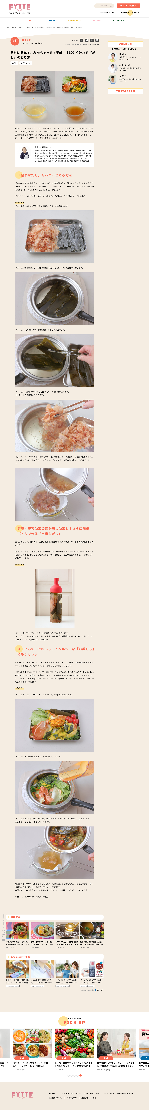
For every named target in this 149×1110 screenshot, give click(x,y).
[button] (68, 1075)
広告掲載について (55, 1098)
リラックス (26, 63)
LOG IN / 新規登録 (128, 6)
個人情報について (93, 1093)
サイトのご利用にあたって (72, 1093)
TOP (7, 28)
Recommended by (87, 990)
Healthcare (74, 21)
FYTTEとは (53, 1093)
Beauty (97, 21)
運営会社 (84, 1098)
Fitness (52, 21)
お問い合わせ (72, 1098)
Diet (30, 21)
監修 (94, 1098)
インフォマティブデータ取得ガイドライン (119, 1093)
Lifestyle (118, 21)
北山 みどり (46, 147)
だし (15, 63)
